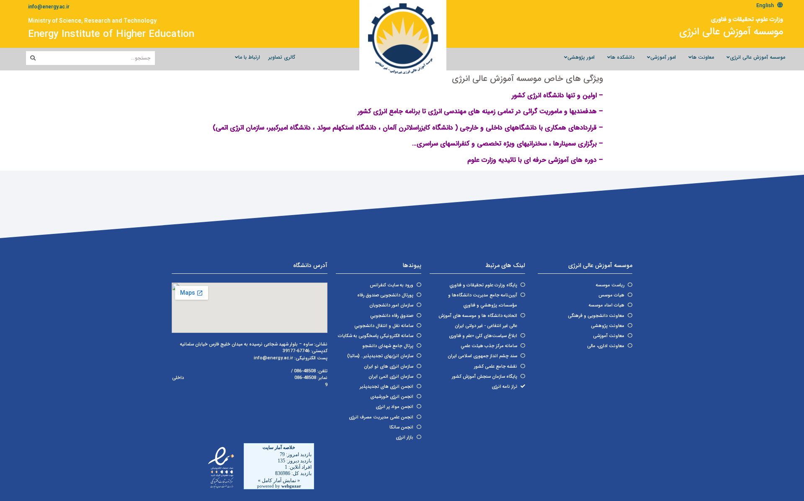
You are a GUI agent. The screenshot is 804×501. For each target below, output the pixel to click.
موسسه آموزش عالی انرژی (731, 32)
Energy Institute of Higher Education (111, 34)
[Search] (33, 58)
